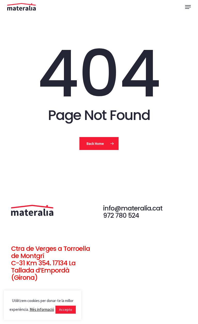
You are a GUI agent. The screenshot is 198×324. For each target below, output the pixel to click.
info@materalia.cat (132, 208)
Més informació (42, 309)
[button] (188, 7)
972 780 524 (121, 215)
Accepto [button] (65, 309)
